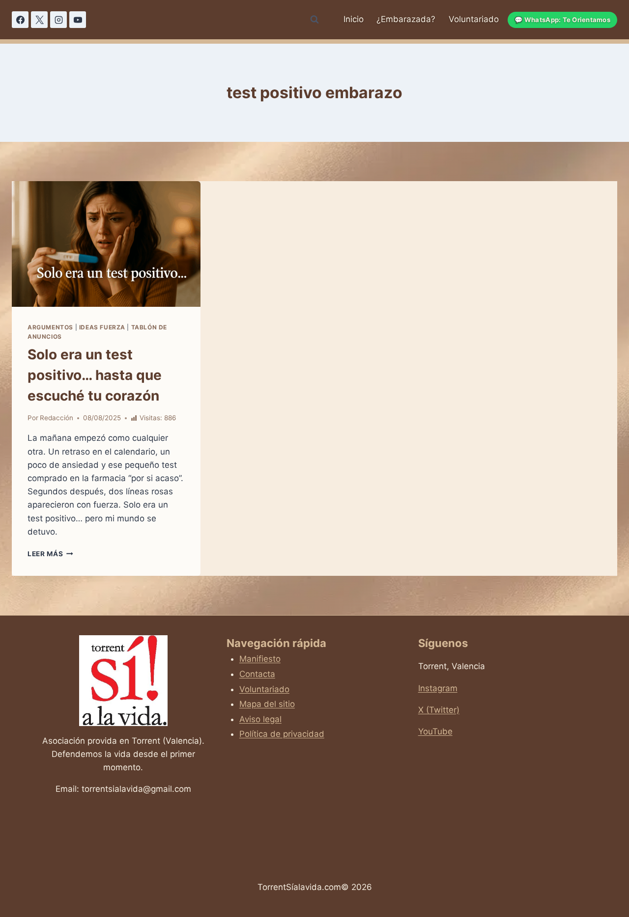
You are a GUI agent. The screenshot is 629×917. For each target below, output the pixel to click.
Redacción (56, 418)
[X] (39, 19)
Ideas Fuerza (102, 327)
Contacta (257, 674)
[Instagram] (58, 19)
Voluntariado (474, 19)
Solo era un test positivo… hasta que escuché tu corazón (95, 375)
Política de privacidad (281, 734)
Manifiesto (260, 659)
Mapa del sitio (267, 704)
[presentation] (106, 244)
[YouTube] (77, 19)
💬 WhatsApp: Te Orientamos (562, 20)
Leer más (50, 554)
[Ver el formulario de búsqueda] (314, 19)
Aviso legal (260, 719)
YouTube (435, 731)
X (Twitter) (438, 710)
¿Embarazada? (405, 19)
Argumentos (50, 327)
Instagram (437, 688)
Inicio (353, 19)
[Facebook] (20, 19)
